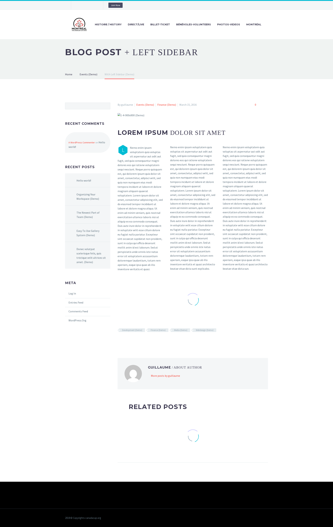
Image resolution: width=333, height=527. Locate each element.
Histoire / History (108, 24)
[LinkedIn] (145, 340)
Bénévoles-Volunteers (193, 24)
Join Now (115, 5)
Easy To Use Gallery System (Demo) (87, 233)
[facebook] (79, 5)
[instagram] (89, 5)
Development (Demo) (132, 330)
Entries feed (76, 302)
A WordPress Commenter (82, 142)
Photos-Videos (228, 24)
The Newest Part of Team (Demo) (88, 215)
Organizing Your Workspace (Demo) (87, 196)
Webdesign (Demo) (205, 330)
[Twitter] (124, 340)
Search (106, 106)
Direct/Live (136, 24)
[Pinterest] (135, 340)
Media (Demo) (180, 330)
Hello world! (83, 180)
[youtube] (94, 5)
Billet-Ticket (160, 24)
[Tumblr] (140, 340)
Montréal (253, 24)
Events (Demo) (145, 104)
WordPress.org (77, 320)
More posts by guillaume (165, 375)
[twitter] (84, 5)
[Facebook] (119, 340)
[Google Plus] (130, 340)
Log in (72, 293)
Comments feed (78, 311)
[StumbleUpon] (150, 340)
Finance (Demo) (166, 104)
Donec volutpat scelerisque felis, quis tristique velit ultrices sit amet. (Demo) (91, 255)
